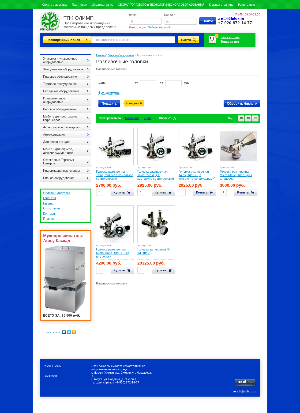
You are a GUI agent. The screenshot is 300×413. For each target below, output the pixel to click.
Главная (49, 218)
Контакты (49, 213)
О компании (51, 208)
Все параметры (109, 92)
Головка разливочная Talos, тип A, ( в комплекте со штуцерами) (155, 175)
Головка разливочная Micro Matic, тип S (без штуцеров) (236, 175)
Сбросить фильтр (242, 103)
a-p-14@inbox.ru (244, 391)
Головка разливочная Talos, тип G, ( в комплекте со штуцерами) (197, 175)
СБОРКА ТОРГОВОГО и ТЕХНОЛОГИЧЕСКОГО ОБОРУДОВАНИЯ (161, 4)
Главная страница (221, 4)
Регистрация (246, 4)
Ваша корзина (230, 37)
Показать (109, 103)
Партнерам (79, 4)
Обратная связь (102, 4)
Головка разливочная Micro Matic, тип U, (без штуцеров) (112, 253)
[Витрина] (248, 118)
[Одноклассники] (73, 332)
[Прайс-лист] (255, 118)
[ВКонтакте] (64, 332)
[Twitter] (69, 332)
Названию (132, 118)
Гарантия (49, 198)
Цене (147, 118)
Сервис (48, 203)
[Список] (241, 118)
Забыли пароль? (159, 27)
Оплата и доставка (54, 4)
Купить (119, 192)
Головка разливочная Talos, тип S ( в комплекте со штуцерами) (114, 175)
